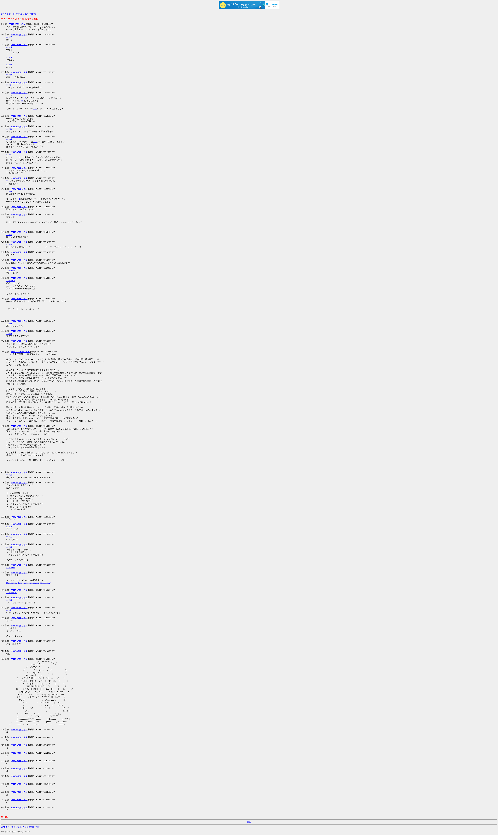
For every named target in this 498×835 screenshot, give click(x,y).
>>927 (9, 37)
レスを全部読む (30, 14)
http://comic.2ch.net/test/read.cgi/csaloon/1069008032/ (28, 583)
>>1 (24, 98)
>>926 (9, 57)
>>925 (9, 47)
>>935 (9, 129)
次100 (37, 827)
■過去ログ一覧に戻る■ (11, 14)
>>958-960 (10, 568)
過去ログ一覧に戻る (10, 827)
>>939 (9, 191)
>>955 (9, 537)
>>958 (9, 527)
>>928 (9, 65)
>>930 (9, 75)
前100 (31, 827)
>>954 (9, 475)
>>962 (9, 610)
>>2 (22, 101)
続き (249, 822)
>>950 (9, 323)
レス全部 (24, 827)
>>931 (9, 85)
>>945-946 (10, 270)
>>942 (9, 234)
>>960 (14, 593)
